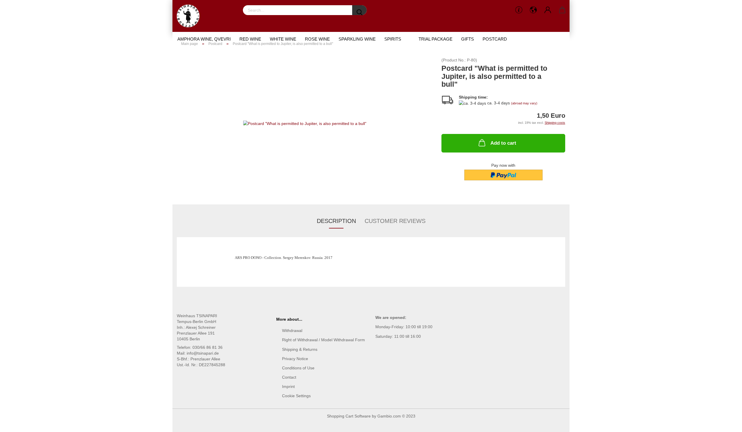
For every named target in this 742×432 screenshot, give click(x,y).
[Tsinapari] (190, 16)
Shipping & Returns (299, 349)
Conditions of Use (298, 368)
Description (336, 221)
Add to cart (503, 143)
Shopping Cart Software (349, 416)
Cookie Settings (296, 395)
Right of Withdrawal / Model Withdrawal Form (323, 339)
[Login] (548, 10)
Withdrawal (292, 330)
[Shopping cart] (562, 10)
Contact (289, 377)
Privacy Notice (295, 358)
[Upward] (726, 423)
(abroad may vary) (524, 103)
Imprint (288, 386)
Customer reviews (395, 221)
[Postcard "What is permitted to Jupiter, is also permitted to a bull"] (304, 123)
